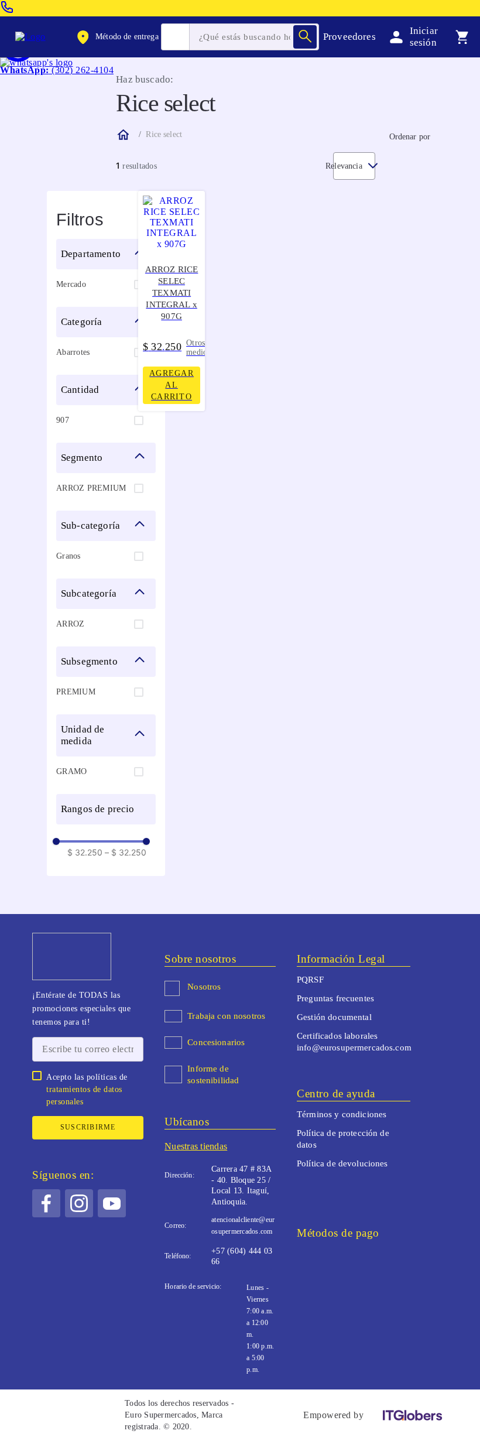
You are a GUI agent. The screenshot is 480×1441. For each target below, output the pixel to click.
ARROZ (70, 623)
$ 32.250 (84, 852)
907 (62, 420)
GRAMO (71, 771)
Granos (68, 556)
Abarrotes (73, 352)
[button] (116, 37)
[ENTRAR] (411, 36)
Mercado (71, 284)
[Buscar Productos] (305, 37)
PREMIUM (75, 691)
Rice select (164, 134)
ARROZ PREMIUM (91, 488)
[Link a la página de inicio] (122, 134)
